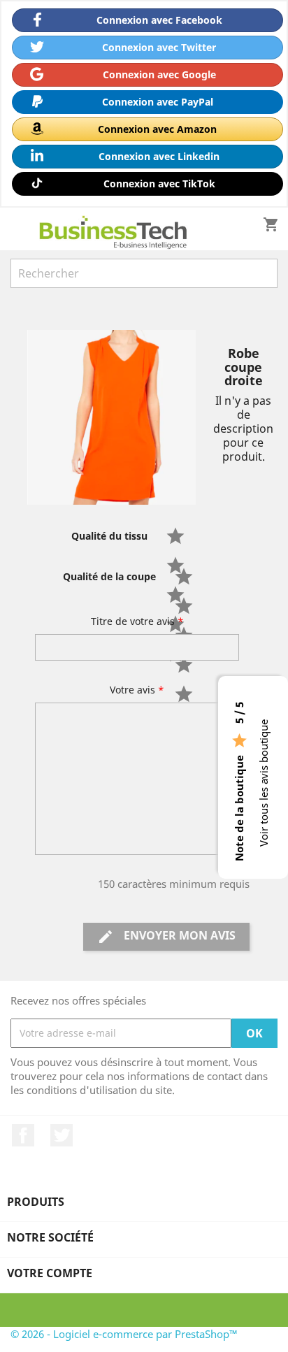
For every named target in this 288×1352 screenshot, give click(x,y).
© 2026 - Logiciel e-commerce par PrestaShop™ (124, 1334)
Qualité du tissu (109, 535)
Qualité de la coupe (109, 576)
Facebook (23, 1135)
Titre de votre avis (137, 621)
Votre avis (137, 689)
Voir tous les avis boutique (264, 783)
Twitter (61, 1135)
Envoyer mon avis (166, 936)
